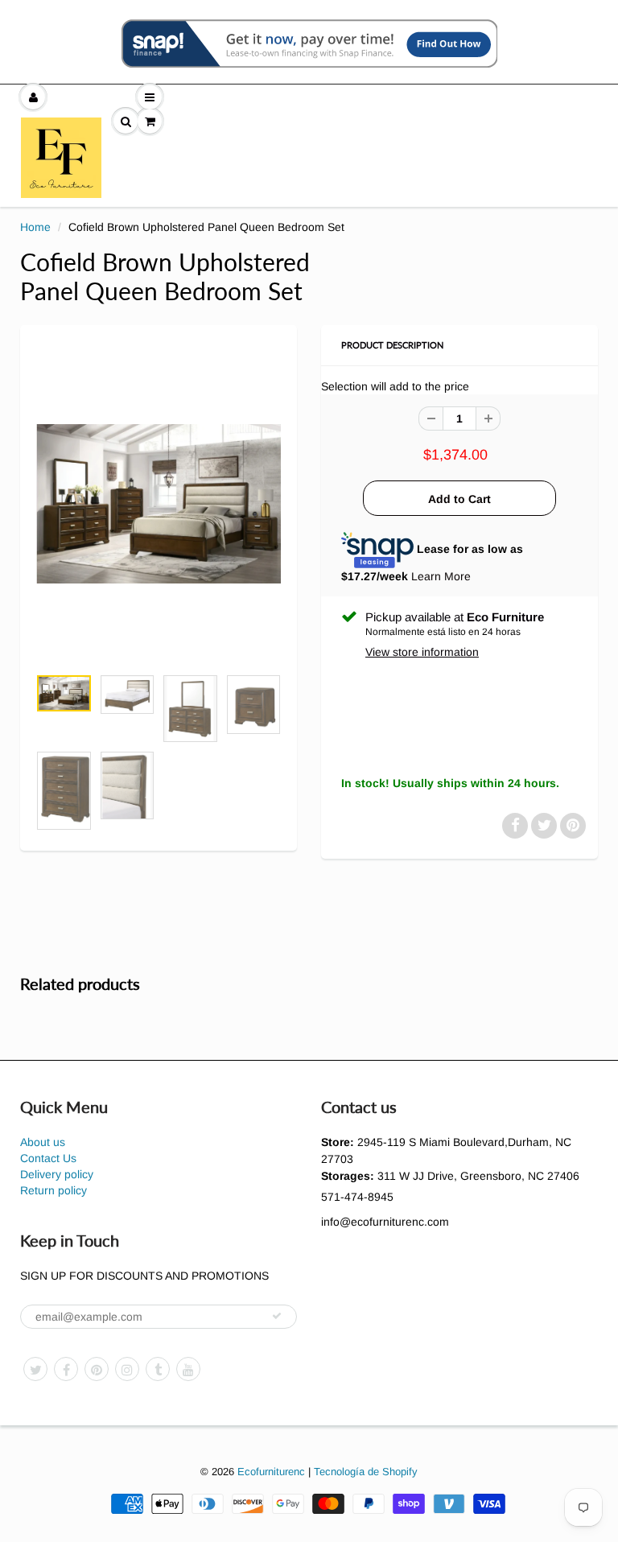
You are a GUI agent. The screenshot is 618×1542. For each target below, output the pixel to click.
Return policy (53, 1190)
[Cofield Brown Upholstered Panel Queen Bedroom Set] (158, 504)
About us (42, 1142)
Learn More (441, 576)
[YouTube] (188, 1369)
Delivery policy (56, 1174)
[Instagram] (127, 1369)
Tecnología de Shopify (366, 1472)
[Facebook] (66, 1369)
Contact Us (48, 1158)
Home (35, 227)
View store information (422, 651)
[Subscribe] (276, 1316)
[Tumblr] (158, 1369)
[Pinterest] (96, 1369)
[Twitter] (35, 1369)
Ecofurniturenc (271, 1472)
